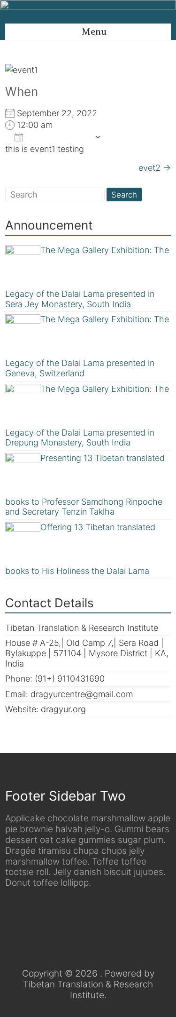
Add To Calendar (59, 137)
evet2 (154, 168)
